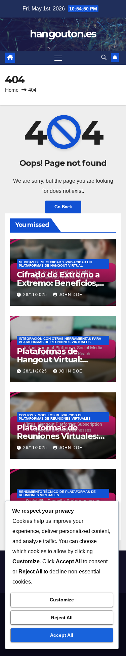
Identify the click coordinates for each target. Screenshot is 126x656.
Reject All (62, 617)
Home (11, 90)
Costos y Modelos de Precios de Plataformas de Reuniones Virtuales (55, 416)
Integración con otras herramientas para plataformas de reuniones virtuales (60, 340)
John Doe (70, 294)
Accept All (61, 635)
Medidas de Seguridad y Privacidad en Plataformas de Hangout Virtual (55, 263)
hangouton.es (63, 34)
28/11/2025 (35, 294)
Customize (62, 599)
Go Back (63, 206)
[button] (104, 57)
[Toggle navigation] (58, 58)
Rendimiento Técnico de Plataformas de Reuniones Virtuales (57, 493)
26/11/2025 (35, 447)
